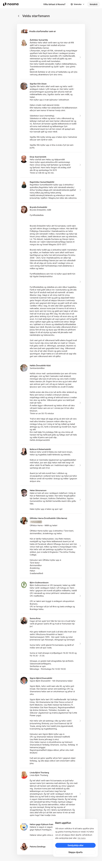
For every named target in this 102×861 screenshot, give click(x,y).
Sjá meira (82, 838)
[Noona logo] (10, 4)
